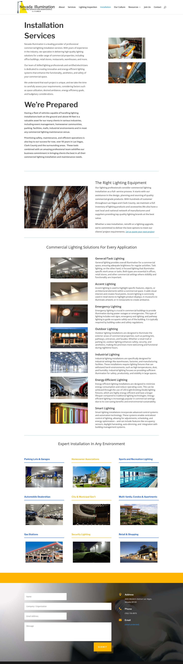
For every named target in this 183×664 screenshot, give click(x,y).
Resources (133, 7)
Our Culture (119, 7)
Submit (102, 647)
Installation (105, 7)
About (62, 7)
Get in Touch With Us (136, 25)
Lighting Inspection (88, 7)
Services (72, 7)
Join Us (147, 7)
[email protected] (132, 624)
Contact (157, 7)
